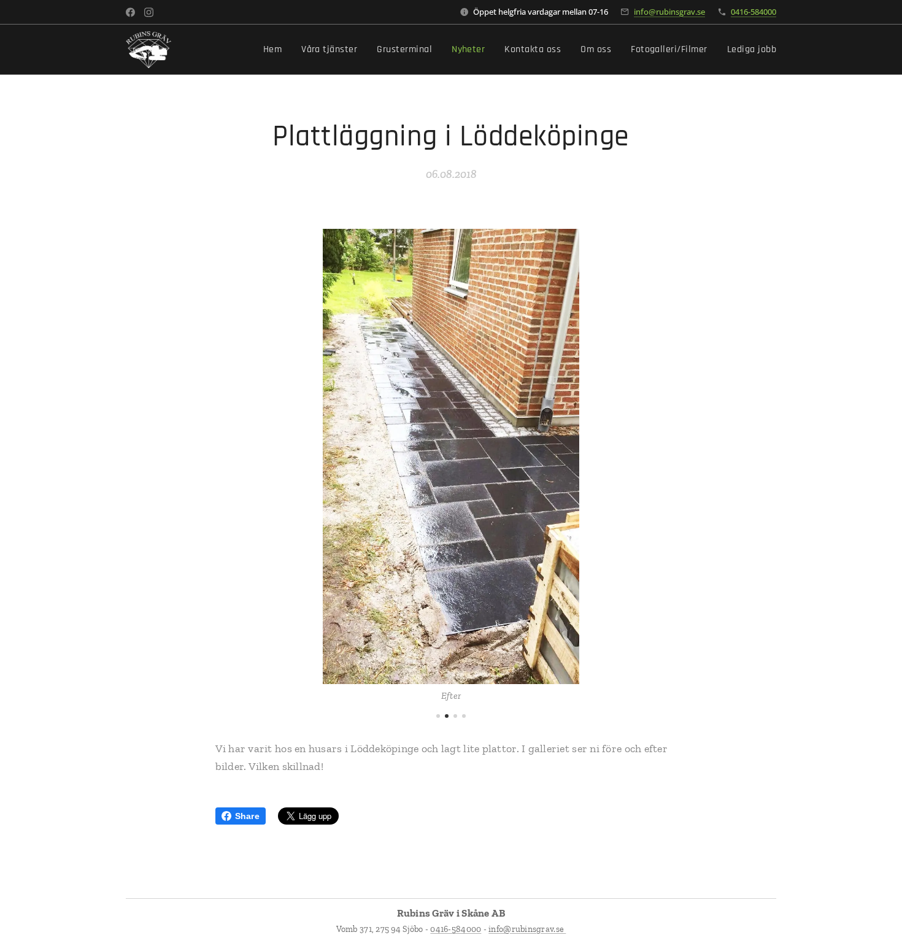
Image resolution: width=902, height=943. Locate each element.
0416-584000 (753, 11)
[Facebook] (130, 12)
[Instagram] (148, 12)
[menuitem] (275, 49)
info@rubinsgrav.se (669, 11)
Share (247, 816)
